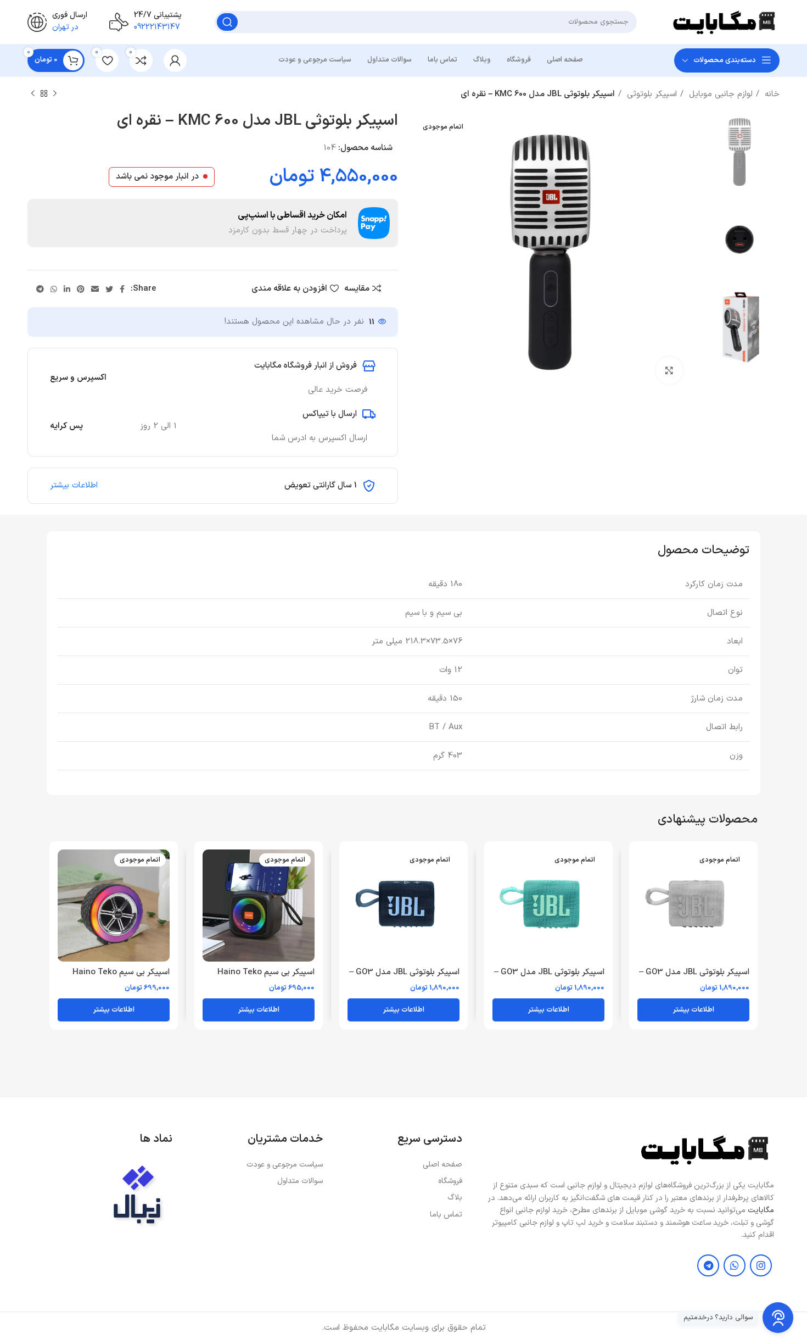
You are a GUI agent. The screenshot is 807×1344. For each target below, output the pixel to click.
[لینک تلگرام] (40, 289)
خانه (771, 94)
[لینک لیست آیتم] (398, 1165)
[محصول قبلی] (54, 93)
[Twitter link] (109, 289)
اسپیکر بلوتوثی (650, 94)
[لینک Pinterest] (81, 289)
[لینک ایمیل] (95, 289)
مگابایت (761, 1210)
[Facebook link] (122, 289)
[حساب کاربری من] (175, 60)
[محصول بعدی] (32, 93)
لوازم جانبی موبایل (719, 94)
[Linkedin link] (67, 289)
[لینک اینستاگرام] (761, 1265)
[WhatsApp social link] (53, 289)
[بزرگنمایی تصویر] (669, 370)
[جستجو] (227, 22)
